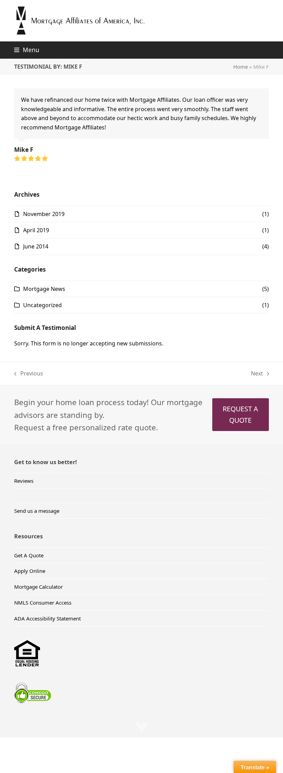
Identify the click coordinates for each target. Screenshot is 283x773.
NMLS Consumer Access (42, 602)
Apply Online (29, 570)
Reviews (23, 480)
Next (257, 374)
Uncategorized (42, 305)
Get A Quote (28, 555)
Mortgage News (44, 289)
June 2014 (35, 246)
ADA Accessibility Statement (47, 618)
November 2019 (44, 214)
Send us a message (36, 510)
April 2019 (36, 230)
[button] (26, 50)
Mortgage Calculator (38, 586)
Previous (28, 374)
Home (240, 66)
